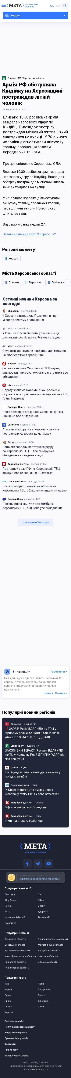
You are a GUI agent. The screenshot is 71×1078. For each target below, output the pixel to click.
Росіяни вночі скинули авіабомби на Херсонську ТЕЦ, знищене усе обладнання (32, 506)
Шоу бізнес (11, 900)
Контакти (10, 1044)
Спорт (41, 906)
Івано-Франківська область (19, 956)
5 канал (12, 363)
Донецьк (43, 1001)
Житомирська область (51, 944)
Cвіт (40, 894)
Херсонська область (33, 78)
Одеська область (48, 962)
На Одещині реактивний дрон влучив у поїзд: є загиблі (32, 774)
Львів (8, 1001)
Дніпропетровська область (52, 939)
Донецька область (15, 944)
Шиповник (13, 310)
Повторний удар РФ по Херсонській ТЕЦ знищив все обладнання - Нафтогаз (31, 471)
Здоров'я (43, 911)
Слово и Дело (15, 499)
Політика (10, 894)
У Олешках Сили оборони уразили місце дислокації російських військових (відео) (32, 335)
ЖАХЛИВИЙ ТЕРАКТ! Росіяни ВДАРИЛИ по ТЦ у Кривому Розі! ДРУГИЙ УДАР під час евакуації (35, 755)
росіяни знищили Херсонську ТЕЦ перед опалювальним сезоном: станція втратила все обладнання (35, 373)
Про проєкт (11, 1049)
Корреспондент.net (19, 463)
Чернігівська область (17, 967)
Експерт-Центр (16, 407)
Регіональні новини (31, 5)
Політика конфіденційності (17, 1027)
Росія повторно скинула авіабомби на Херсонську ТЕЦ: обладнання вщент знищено (34, 488)
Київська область (48, 956)
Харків (8, 989)
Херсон (9, 1012)
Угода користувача (16, 1032)
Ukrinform (13, 424)
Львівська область (15, 962)
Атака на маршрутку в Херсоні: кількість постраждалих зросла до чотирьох (31, 431)
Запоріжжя (44, 989)
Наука (8, 906)
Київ (35, 785)
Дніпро (8, 995)
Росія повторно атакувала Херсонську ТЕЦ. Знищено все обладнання (33, 414)
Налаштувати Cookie (16, 1055)
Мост (11, 328)
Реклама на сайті (14, 1021)
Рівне (41, 983)
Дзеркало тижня (17, 481)
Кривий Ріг (30, 724)
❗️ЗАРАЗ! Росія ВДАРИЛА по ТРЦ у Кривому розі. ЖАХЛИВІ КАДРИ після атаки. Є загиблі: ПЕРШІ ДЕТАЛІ (32, 733)
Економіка (10, 923)
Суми (24, 767)
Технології (43, 917)
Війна (41, 900)
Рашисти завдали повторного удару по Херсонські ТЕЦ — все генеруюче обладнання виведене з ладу (28, 451)
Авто (7, 911)
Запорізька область (49, 950)
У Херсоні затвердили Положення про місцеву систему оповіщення (29, 318)
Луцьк (8, 1006)
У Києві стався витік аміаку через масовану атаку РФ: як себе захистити (32, 792)
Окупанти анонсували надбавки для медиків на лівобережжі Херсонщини (34, 353)
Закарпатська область (17, 950)
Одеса (39, 802)
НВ (9, 385)
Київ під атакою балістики (24, 821)
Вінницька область (15, 939)
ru (58, 5)
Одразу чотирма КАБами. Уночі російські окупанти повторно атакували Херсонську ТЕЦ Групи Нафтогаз (35, 394)
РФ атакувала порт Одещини (25, 807)
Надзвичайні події (15, 917)
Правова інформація (16, 1038)
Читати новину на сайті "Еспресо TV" (29, 234)
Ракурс (12, 442)
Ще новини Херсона (36, 522)
